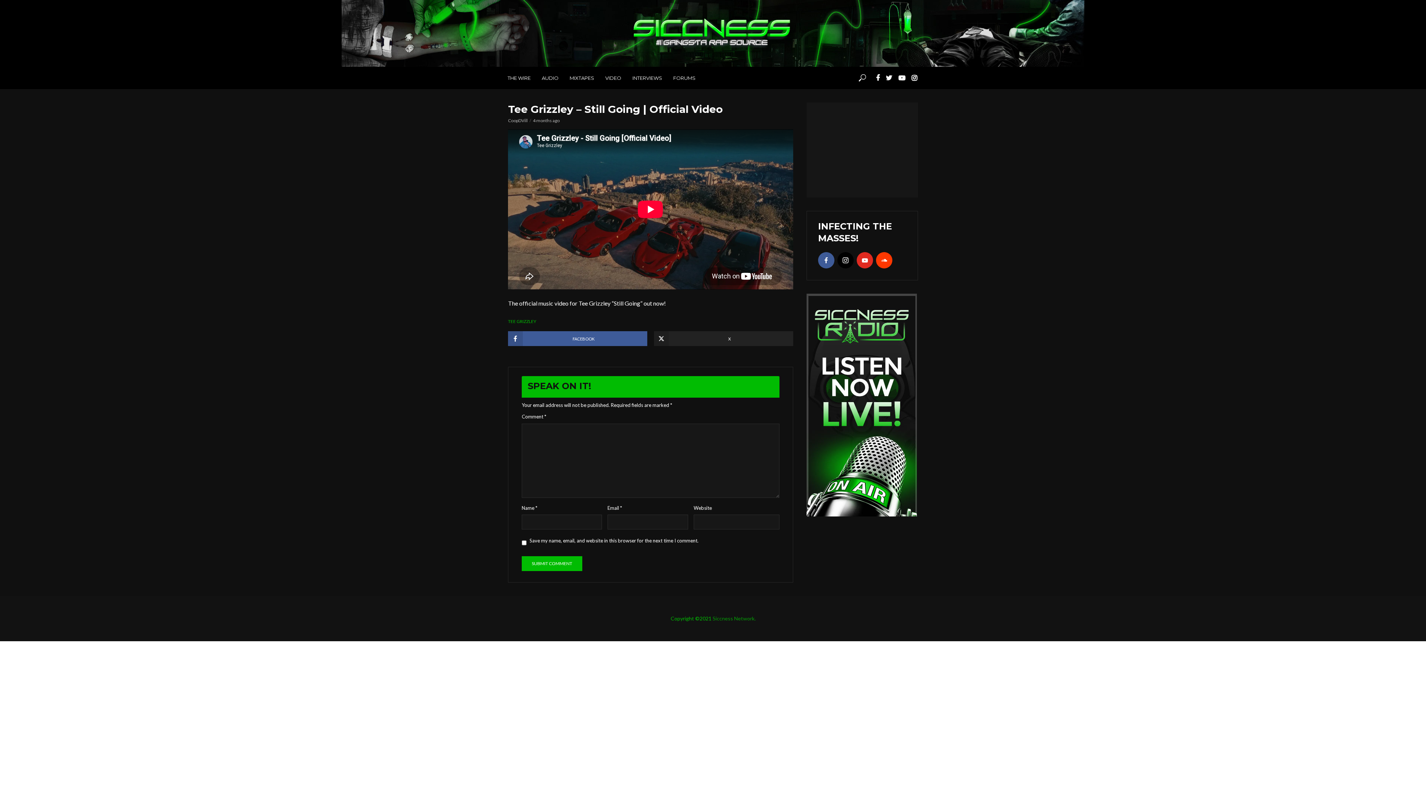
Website (703, 508)
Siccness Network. (734, 618)
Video (613, 78)
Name (529, 508)
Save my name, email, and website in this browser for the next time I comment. (614, 541)
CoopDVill (518, 120)
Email (615, 508)
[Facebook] (826, 260)
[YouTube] (865, 260)
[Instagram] (845, 260)
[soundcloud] (884, 260)
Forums (684, 78)
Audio (550, 78)
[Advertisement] (862, 148)
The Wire (519, 78)
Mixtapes (582, 78)
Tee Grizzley (522, 321)
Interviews (647, 78)
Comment (534, 417)
